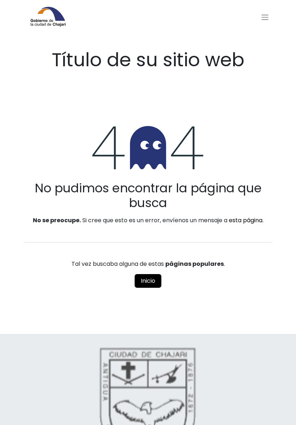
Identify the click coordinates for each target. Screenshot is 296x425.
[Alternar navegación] (265, 17)
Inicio (148, 281)
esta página (245, 220)
